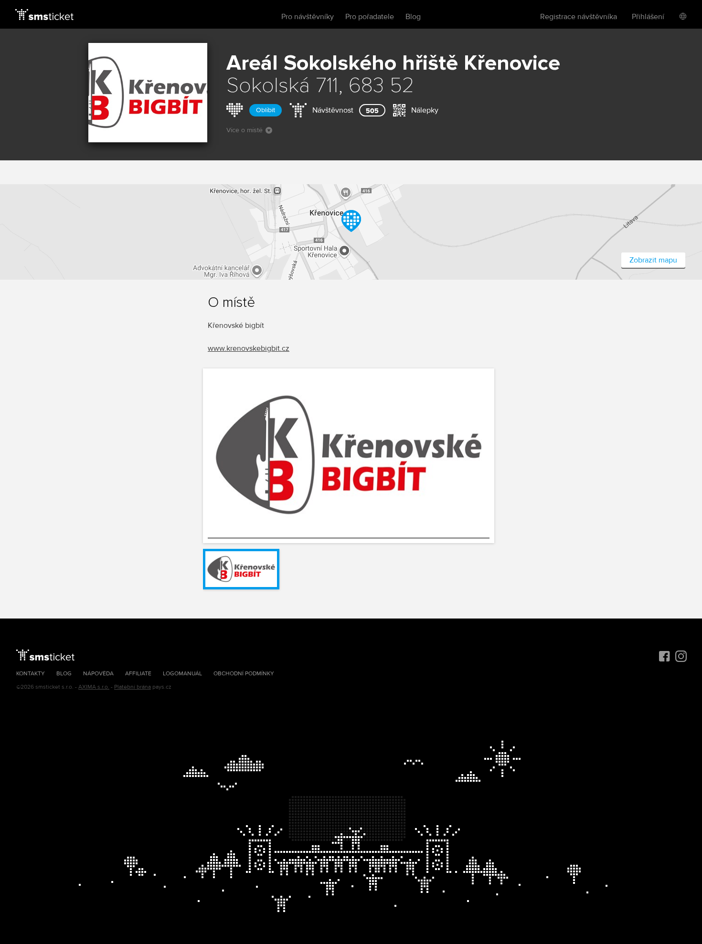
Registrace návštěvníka (578, 16)
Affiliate (138, 673)
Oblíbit (265, 110)
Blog (413, 16)
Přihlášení (648, 16)
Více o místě (244, 130)
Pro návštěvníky (307, 16)
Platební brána (132, 687)
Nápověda (98, 673)
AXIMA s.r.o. (93, 687)
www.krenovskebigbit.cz (248, 348)
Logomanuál (182, 673)
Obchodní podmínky (243, 673)
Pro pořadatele (369, 16)
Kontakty (30, 673)
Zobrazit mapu (653, 260)
